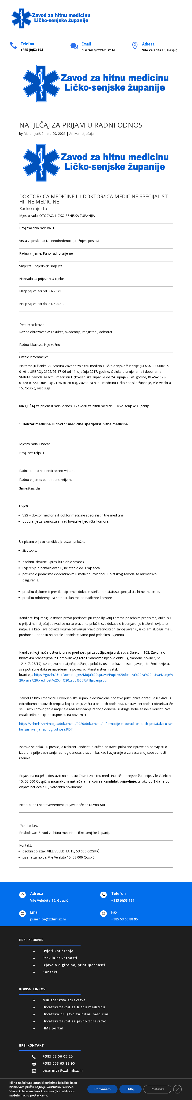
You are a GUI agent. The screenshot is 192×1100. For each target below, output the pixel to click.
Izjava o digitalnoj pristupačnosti (74, 965)
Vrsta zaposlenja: (32, 240)
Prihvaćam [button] (102, 1089)
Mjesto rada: (28, 215)
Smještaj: (26, 266)
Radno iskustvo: (31, 344)
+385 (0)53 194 (122, 900)
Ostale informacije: (33, 357)
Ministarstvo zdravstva (64, 1000)
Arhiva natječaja (81, 133)
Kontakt (50, 972)
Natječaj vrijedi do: (33, 303)
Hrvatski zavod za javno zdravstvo (75, 1021)
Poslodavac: (28, 832)
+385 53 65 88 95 (124, 919)
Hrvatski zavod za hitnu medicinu (74, 1007)
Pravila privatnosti (60, 958)
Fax (114, 912)
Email (86, 43)
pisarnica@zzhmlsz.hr (48, 919)
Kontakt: (25, 845)
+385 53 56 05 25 (58, 1056)
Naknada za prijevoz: (35, 278)
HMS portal (53, 1028)
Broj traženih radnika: (35, 228)
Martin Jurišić (33, 133)
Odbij (130, 1089)
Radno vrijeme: (30, 253)
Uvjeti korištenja (58, 951)
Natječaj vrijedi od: (33, 291)
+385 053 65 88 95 (59, 1063)
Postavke (157, 1089)
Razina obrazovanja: (34, 332)
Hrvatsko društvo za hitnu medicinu (76, 1014)
